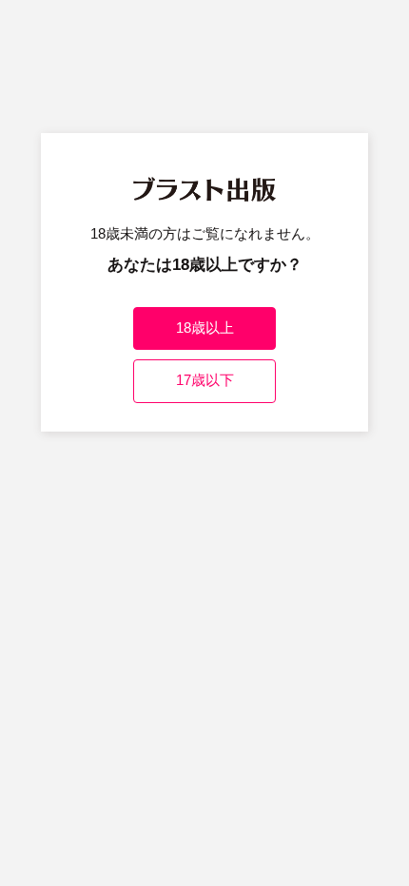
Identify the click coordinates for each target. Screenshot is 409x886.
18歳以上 (205, 328)
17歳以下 (205, 380)
